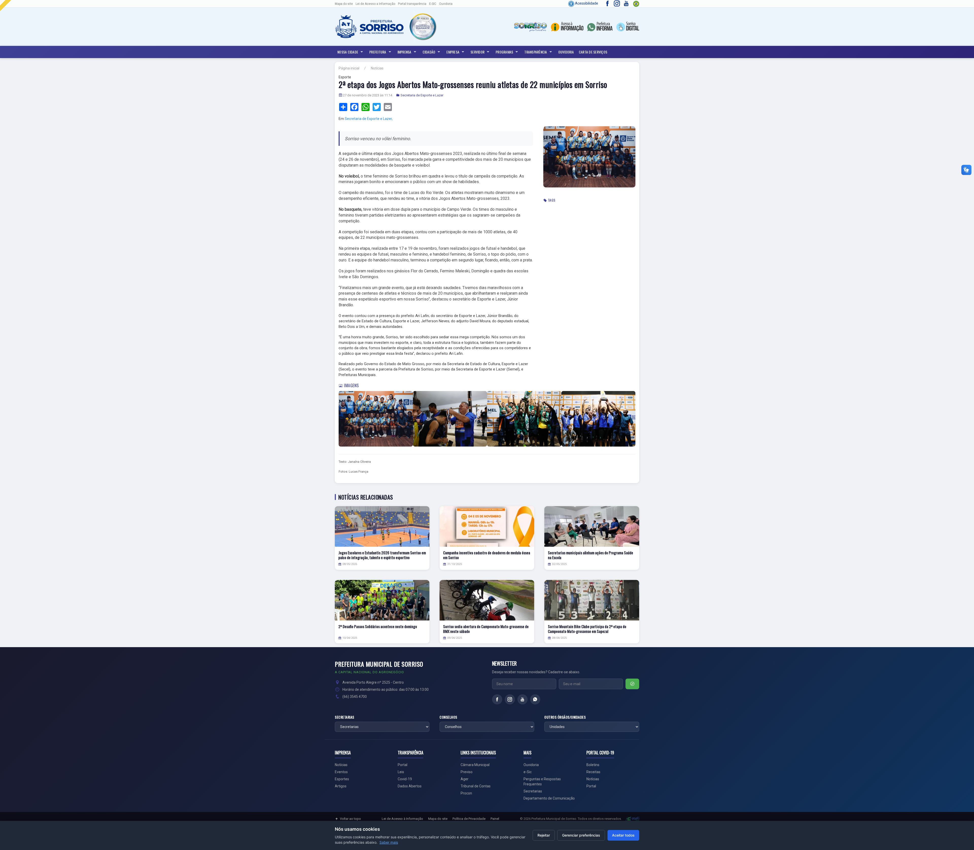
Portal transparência (412, 4)
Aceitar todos (623, 835)
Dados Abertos (410, 786)
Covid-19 (405, 779)
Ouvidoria (446, 4)
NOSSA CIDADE (347, 52)
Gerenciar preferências (581, 835)
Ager (464, 779)
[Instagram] (510, 699)
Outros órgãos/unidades (565, 717)
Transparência (535, 52)
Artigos (340, 786)
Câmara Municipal (475, 765)
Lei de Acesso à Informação (402, 819)
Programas (504, 52)
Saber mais (388, 842)
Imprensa (404, 52)
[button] (422, 26)
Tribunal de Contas (476, 786)
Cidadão (429, 52)
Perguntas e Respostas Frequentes (542, 781)
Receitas (593, 772)
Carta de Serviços (593, 52)
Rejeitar (543, 835)
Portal (402, 765)
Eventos (341, 772)
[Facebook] (497, 699)
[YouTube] (522, 699)
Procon (466, 793)
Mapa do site (344, 4)
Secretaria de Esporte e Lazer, (369, 119)
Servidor (477, 52)
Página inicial (349, 68)
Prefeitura (377, 52)
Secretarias (344, 717)
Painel (495, 819)
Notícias (377, 68)
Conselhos (448, 717)
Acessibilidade (586, 3)
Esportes (342, 779)
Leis (401, 772)
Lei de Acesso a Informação (375, 4)
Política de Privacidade (469, 819)
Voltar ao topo (350, 819)
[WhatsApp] (535, 699)
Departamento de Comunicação (549, 798)
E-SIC (432, 4)
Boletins (592, 765)
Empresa (452, 52)
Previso (467, 772)
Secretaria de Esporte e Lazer (422, 95)
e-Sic (528, 772)
